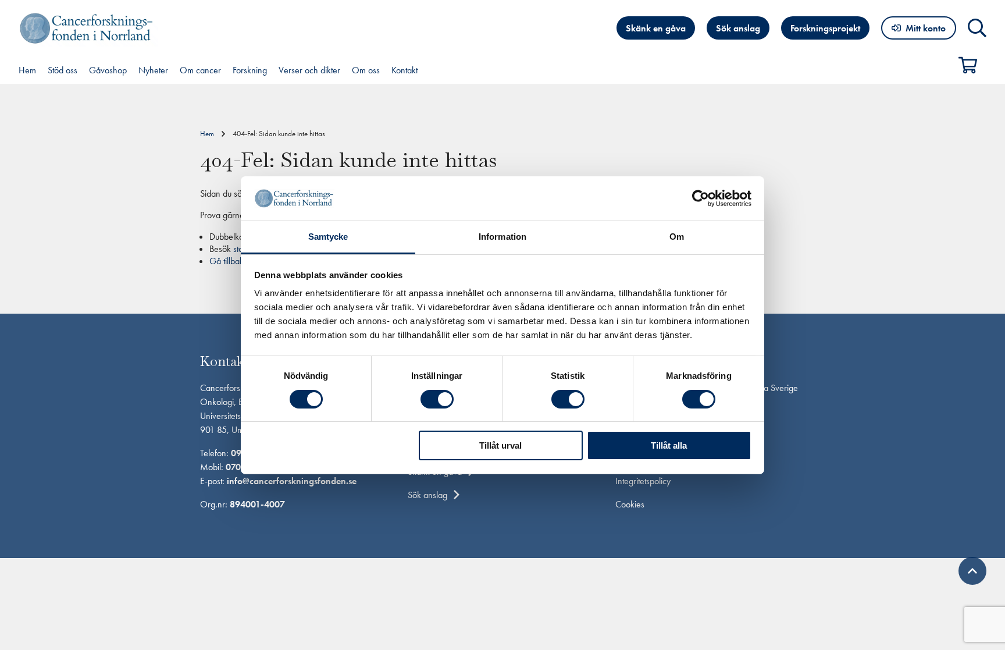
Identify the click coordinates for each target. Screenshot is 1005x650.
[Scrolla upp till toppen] (972, 571)
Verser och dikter (309, 70)
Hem (27, 70)
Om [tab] (676, 236)
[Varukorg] (972, 65)
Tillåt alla (669, 445)
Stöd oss (62, 70)
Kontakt (404, 70)
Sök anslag (738, 28)
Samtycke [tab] (328, 236)
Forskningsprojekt (825, 28)
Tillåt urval (500, 445)
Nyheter (153, 70)
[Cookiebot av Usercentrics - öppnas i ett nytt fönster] (700, 198)
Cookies (629, 504)
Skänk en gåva (656, 28)
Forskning (250, 70)
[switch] (437, 399)
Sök (977, 28)
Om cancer (200, 70)
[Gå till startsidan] (88, 28)
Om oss (366, 70)
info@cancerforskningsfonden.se (292, 481)
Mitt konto (926, 28)
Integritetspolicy (643, 481)
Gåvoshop (108, 70)
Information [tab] (502, 236)
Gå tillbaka (228, 261)
